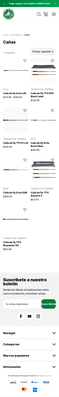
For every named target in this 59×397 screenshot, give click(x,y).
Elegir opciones (15, 79)
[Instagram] (38, 316)
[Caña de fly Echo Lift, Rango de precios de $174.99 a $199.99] (15, 70)
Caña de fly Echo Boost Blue (40, 144)
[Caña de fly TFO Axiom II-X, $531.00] (43, 169)
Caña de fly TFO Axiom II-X (40, 194)
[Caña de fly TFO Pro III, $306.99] (15, 120)
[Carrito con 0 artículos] (45, 14)
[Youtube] (29, 316)
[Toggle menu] (54, 14)
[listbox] (43, 51)
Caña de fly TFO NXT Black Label (42, 95)
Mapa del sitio (45, 376)
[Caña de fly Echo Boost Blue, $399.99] (43, 120)
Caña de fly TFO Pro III (15, 143)
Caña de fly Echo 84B (15, 192)
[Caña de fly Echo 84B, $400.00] (15, 169)
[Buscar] (39, 14)
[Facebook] (21, 316)
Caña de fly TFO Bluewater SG (12, 244)
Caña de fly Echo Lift (14, 93)
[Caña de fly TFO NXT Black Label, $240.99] (43, 70)
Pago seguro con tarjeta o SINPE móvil (29, 3)
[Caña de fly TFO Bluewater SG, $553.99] (15, 219)
